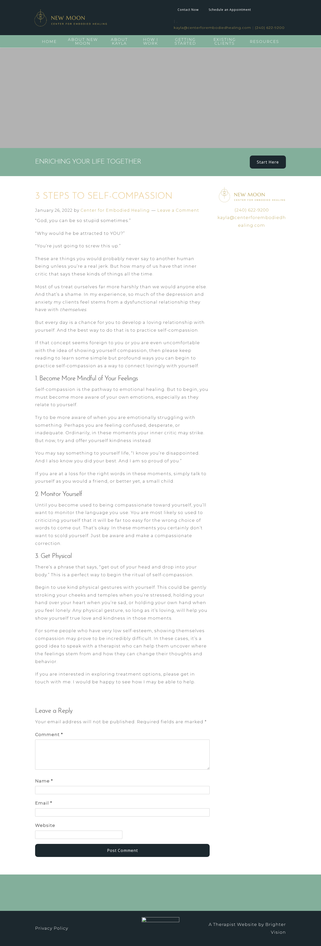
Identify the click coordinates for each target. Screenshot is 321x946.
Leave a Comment (178, 210)
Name (44, 780)
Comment (49, 734)
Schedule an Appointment (230, 10)
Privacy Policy (51, 928)
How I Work (150, 41)
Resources (264, 41)
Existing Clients (224, 41)
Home (49, 41)
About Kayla (119, 41)
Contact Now (188, 10)
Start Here (268, 162)
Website (45, 825)
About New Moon (83, 41)
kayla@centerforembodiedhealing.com (212, 27)
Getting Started (185, 41)
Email (43, 803)
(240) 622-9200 (270, 27)
